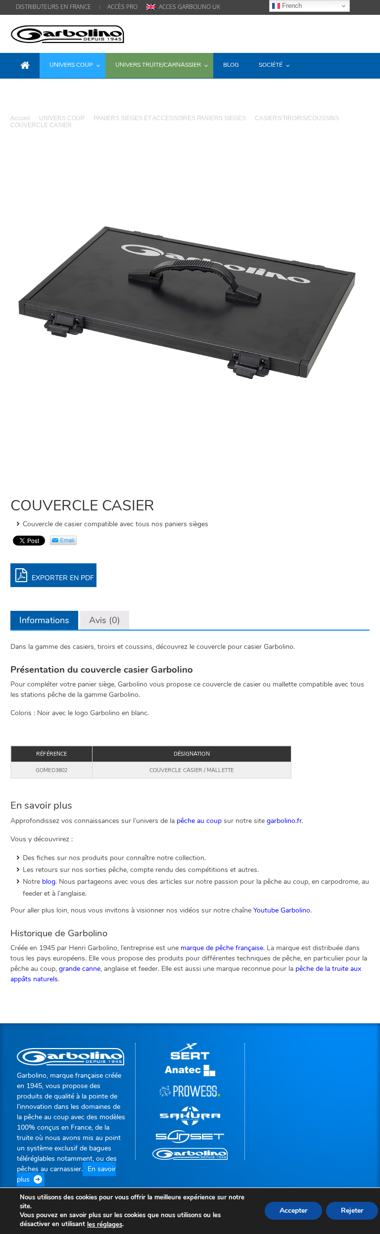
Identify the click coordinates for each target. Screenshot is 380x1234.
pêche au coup (199, 820)
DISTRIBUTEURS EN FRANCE (53, 6)
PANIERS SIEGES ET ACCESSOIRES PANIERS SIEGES (170, 118)
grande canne (79, 968)
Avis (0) (104, 620)
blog (48, 881)
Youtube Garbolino (281, 910)
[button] (360, 65)
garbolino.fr (284, 820)
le (104, 1224)
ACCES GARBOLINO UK (189, 6)
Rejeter (352, 1211)
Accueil (20, 118)
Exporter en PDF (62, 578)
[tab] (44, 620)
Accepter (293, 1211)
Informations (44, 620)
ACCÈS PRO (122, 6)
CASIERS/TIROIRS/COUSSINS (297, 118)
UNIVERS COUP (62, 118)
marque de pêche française (222, 948)
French (291, 5)
